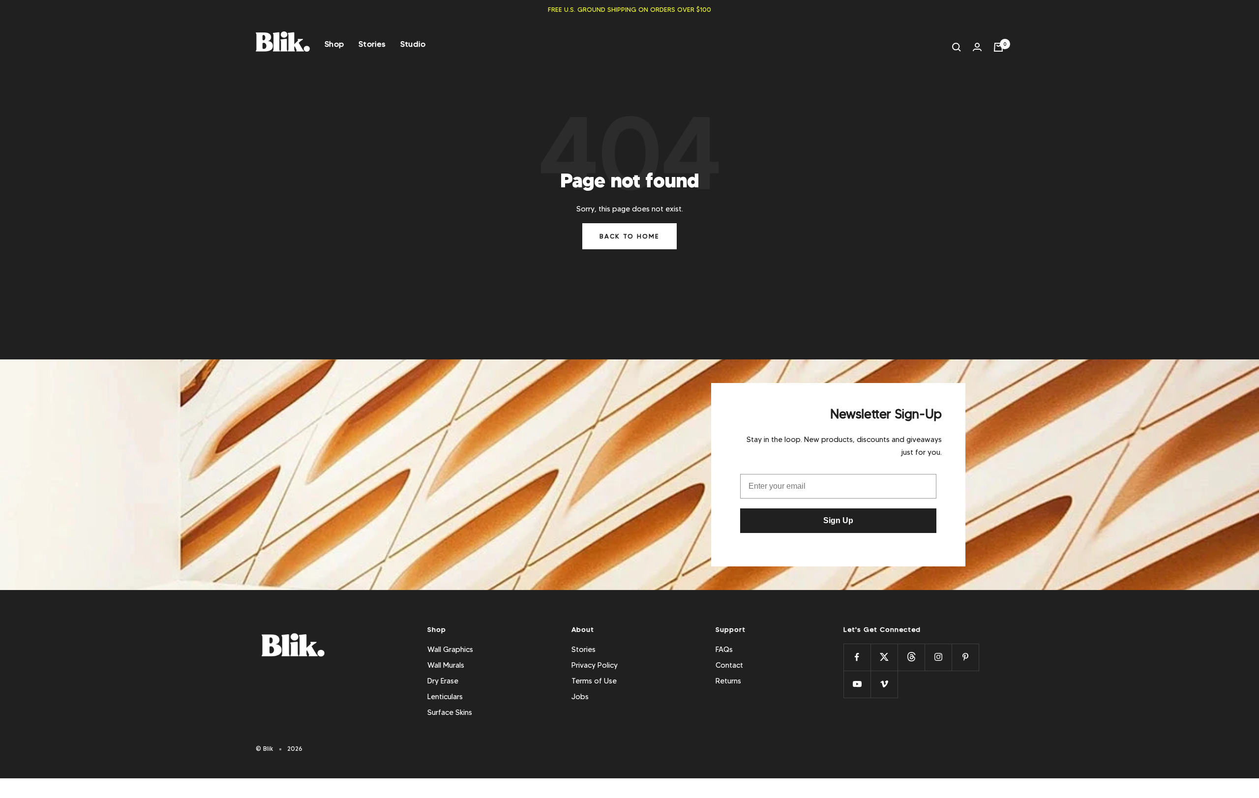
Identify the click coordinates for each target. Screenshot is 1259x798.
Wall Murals (445, 665)
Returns (728, 681)
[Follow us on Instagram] (938, 657)
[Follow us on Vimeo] (884, 684)
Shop (334, 44)
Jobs (580, 696)
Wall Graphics (450, 649)
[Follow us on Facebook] (856, 657)
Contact (729, 665)
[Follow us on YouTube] (856, 684)
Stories (372, 44)
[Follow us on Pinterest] (965, 657)
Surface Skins (449, 712)
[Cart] (998, 47)
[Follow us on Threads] (911, 657)
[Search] (956, 47)
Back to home (629, 236)
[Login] (977, 47)
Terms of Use (594, 681)
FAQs (724, 649)
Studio (413, 44)
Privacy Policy (594, 665)
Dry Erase (442, 681)
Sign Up (838, 520)
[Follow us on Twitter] (884, 657)
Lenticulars (445, 696)
